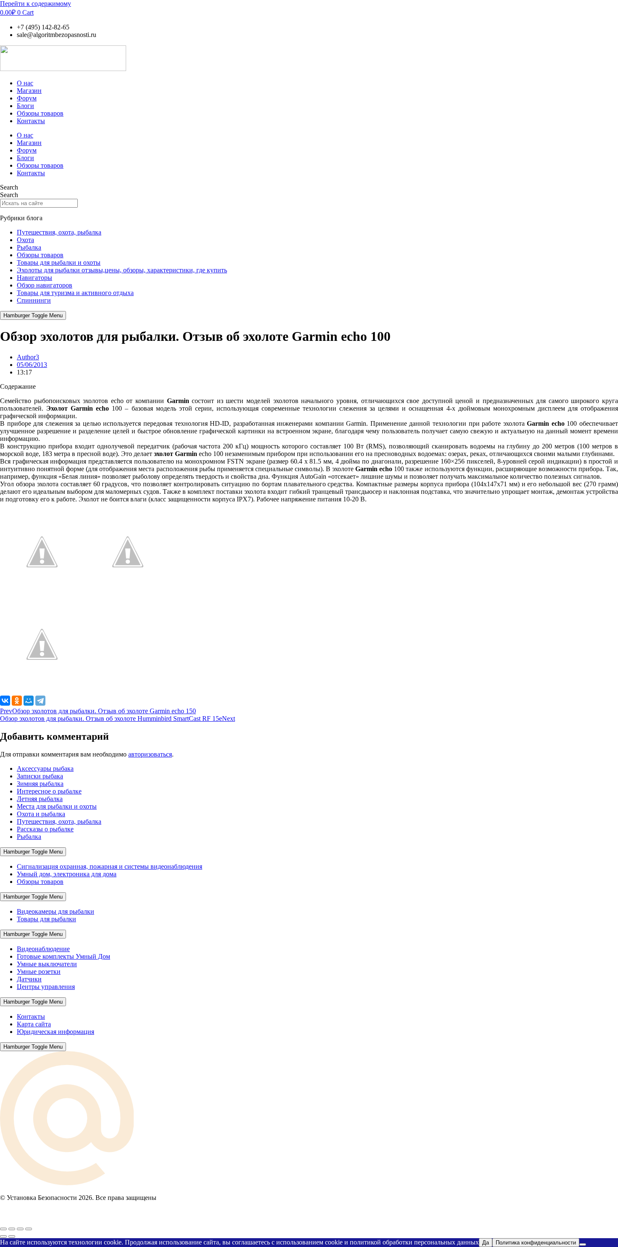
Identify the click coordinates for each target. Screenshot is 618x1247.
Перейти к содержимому (35, 3)
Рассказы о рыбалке (45, 829)
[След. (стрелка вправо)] (11, 1236)
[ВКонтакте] (5, 701)
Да (485, 1242)
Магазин (29, 90)
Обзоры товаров (40, 113)
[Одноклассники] (17, 701)
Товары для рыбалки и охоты (58, 262)
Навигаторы (34, 277)
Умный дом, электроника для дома (66, 874)
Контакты (31, 120)
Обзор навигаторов (44, 285)
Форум (27, 98)
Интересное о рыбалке (49, 791)
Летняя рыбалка (40, 798)
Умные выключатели (47, 964)
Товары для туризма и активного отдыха (75, 292)
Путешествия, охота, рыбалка (59, 232)
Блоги (25, 105)
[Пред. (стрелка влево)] (3, 1236)
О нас (25, 83)
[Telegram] (40, 701)
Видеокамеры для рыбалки (55, 911)
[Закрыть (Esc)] (28, 1229)
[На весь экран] (11, 1229)
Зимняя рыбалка (40, 783)
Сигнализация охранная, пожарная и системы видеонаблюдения (109, 866)
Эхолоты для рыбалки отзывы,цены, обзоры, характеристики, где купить (122, 270)
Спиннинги (34, 300)
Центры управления (46, 986)
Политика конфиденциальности (536, 1242)
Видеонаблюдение (43, 948)
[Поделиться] (20, 1229)
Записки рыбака (40, 776)
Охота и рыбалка (41, 813)
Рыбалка (29, 247)
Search (9, 187)
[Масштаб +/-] (3, 1229)
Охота (25, 239)
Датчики (29, 979)
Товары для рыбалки (46, 919)
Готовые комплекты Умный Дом (63, 956)
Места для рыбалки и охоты (57, 806)
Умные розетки (39, 971)
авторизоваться (150, 754)
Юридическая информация (55, 1031)
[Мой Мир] (29, 701)
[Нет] (582, 1244)
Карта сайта (34, 1024)
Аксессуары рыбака (45, 768)
